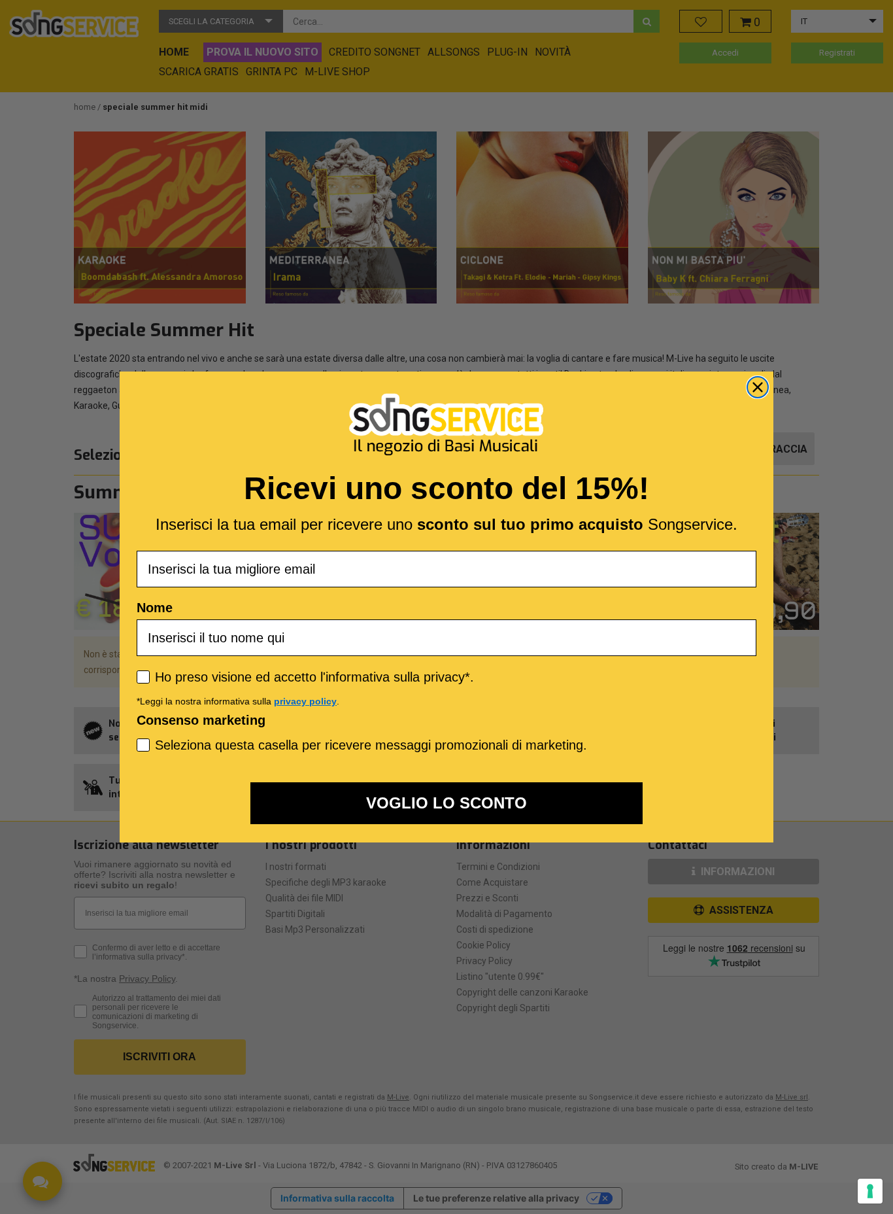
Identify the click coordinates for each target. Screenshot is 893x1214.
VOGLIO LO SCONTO (446, 803)
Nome (155, 607)
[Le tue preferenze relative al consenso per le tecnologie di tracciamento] (870, 1191)
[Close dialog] (757, 387)
